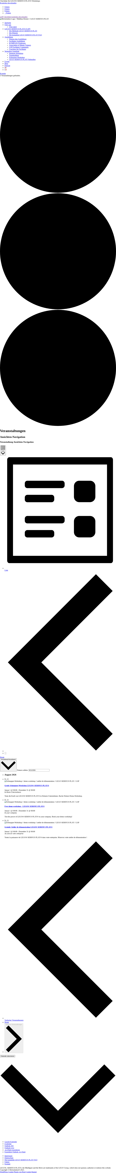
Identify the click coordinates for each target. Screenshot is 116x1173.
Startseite (8, 23)
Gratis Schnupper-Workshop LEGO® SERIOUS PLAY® (27, 786)
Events (7, 61)
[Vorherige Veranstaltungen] (60, 751)
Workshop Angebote (12, 51)
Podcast (7, 66)
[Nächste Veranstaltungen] (5, 753)
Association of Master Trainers (20, 45)
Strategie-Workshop (16, 53)
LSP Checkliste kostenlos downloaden (13, 17)
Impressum (8, 1156)
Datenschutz (9, 1158)
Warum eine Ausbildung (17, 39)
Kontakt (3, 74)
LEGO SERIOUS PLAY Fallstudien (22, 59)
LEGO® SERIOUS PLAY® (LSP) (17, 29)
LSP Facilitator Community (19, 47)
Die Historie (13, 33)
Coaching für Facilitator (17, 49)
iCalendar (8, 1144)
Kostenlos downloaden (8, 3)
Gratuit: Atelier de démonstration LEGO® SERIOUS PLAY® (28, 827)
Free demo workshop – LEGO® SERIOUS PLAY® (25, 806)
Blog (6, 64)
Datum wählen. (23, 770)
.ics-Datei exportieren (12, 1150)
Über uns (8, 25)
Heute (2, 757)
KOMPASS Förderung (17, 43)
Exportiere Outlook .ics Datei (15, 1152)
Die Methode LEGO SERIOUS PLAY (23, 31)
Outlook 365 (9, 1146)
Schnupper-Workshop (17, 57)
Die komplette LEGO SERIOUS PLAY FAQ (25, 35)
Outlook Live (9, 1148)
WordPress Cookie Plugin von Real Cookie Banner (18, 1172)
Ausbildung (9, 37)
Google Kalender (11, 1142)
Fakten (7, 1162)
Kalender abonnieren (7, 1056)
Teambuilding (14, 55)
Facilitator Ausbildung (17, 41)
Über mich (13, 27)
